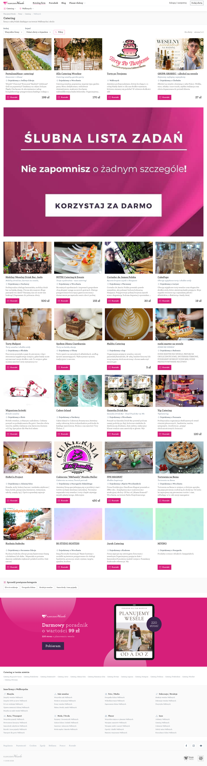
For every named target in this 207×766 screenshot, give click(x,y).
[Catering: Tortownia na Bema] (179, 457)
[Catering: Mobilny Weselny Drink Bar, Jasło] (27, 258)
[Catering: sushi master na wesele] (179, 324)
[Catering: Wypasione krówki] (27, 391)
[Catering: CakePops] (179, 258)
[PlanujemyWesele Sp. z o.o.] (12, 756)
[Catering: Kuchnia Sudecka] (27, 524)
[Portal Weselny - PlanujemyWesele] (13, 3)
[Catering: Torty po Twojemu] (129, 54)
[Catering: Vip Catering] (179, 391)
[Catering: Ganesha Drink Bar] (129, 391)
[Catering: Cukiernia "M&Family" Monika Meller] (78, 457)
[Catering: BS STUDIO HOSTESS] (78, 524)
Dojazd (28, 28)
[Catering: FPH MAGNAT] (129, 457)
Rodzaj (6, 28)
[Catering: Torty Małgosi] (27, 324)
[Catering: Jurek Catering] (129, 524)
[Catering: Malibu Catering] (129, 324)
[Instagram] (193, 745)
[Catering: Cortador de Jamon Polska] (129, 258)
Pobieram (53, 646)
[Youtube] (201, 745)
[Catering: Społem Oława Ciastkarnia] (78, 324)
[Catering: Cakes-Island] (78, 391)
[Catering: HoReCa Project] (27, 457)
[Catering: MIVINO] (179, 524)
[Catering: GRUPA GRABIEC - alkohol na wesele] (179, 54)
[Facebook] (186, 745)
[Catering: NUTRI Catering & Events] (78, 258)
